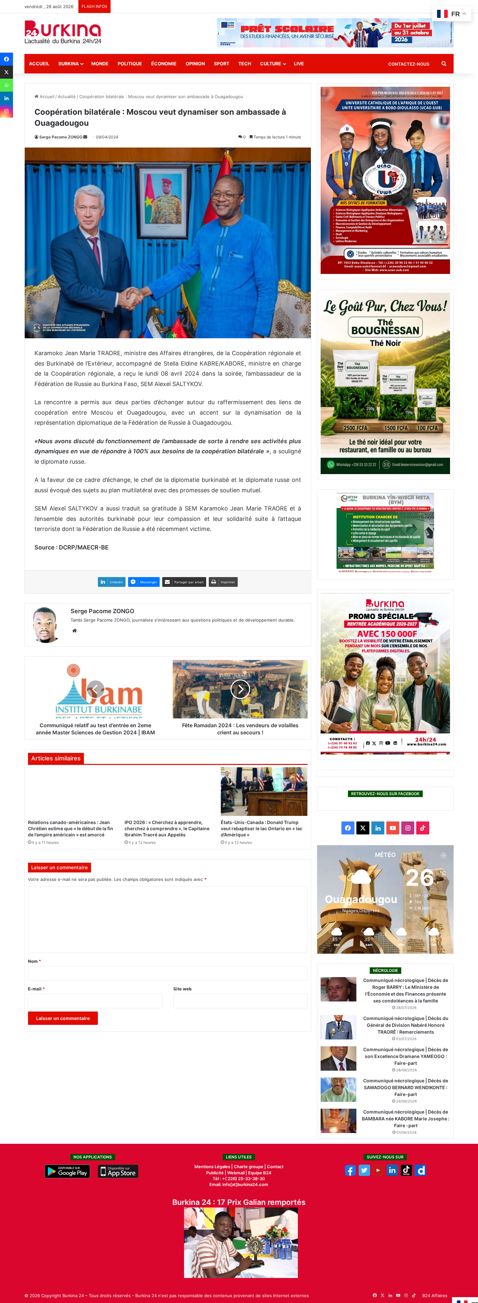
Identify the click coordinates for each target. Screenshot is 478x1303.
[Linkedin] (6, 98)
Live (299, 63)
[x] (364, 1174)
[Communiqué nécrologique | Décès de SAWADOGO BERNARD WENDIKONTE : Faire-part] (338, 1089)
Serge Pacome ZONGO (60, 137)
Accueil (39, 63)
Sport (221, 63)
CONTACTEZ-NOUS (408, 64)
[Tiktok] (406, 1174)
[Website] (74, 631)
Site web (182, 988)
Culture (270, 63)
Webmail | (237, 1172)
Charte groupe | (250, 1166)
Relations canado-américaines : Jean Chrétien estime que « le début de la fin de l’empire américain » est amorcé (70, 828)
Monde (100, 63)
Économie (164, 63)
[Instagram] (6, 111)
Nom (34, 961)
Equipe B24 (259, 1172)
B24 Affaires (434, 1295)
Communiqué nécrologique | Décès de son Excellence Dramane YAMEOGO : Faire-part (405, 1056)
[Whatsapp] (6, 85)
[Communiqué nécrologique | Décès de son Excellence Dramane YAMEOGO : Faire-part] (338, 1058)
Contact (275, 1166)
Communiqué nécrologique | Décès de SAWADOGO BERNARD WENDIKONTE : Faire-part (405, 1087)
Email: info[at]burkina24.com (238, 1184)
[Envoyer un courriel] (85, 137)
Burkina (69, 63)
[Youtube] (378, 1174)
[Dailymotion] (420, 1174)
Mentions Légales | (214, 1166)
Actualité (67, 96)
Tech (244, 63)
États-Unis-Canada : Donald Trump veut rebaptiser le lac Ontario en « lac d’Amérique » (261, 828)
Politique (130, 63)
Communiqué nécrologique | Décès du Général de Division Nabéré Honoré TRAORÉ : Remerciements (405, 1025)
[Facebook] (6, 59)
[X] (6, 72)
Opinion (195, 63)
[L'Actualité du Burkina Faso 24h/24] (63, 31)
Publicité (215, 1172)
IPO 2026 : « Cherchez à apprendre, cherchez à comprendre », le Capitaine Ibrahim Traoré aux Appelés (167, 828)
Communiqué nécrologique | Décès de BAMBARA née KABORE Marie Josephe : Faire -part (405, 1118)
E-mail (36, 988)
